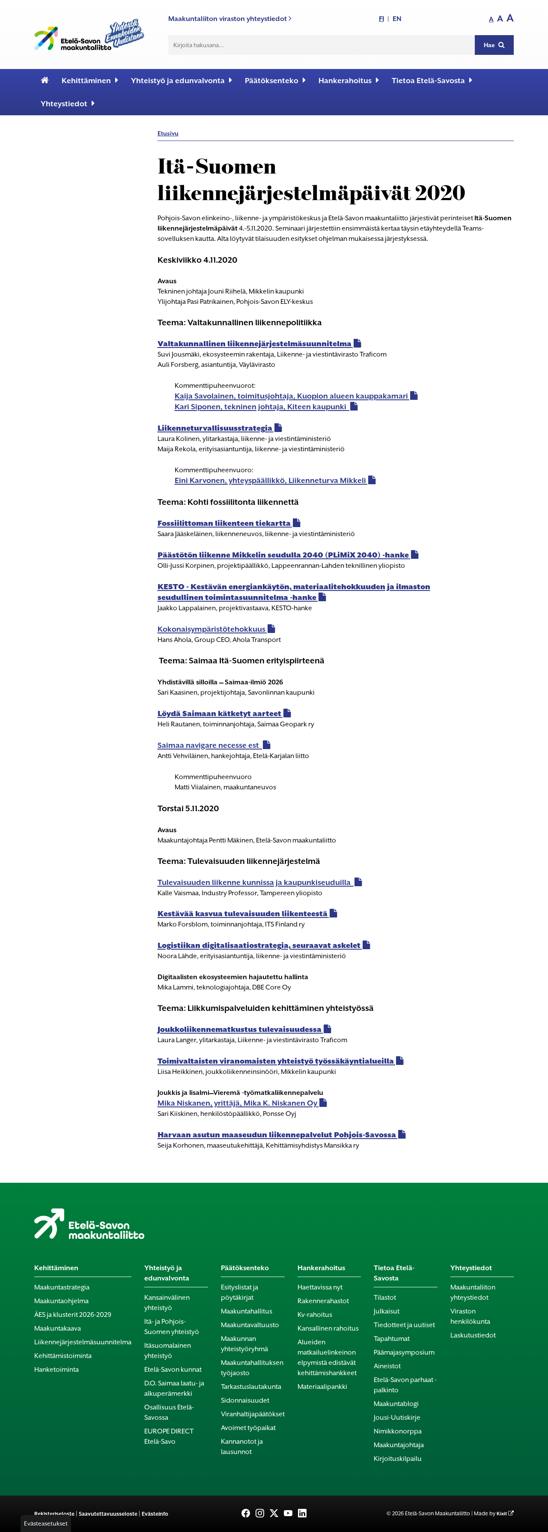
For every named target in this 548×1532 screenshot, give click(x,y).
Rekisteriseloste (54, 1514)
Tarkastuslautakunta (251, 1387)
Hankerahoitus (345, 80)
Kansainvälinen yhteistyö (167, 1303)
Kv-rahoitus (315, 1315)
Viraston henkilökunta (470, 1316)
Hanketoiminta (56, 1369)
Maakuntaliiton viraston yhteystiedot (228, 19)
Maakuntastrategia (61, 1287)
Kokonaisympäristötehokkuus (211, 629)
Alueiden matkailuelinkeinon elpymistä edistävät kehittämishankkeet (327, 1357)
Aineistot (387, 1366)
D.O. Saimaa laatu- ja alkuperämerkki (174, 1388)
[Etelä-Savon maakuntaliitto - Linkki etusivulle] (89, 33)
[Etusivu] (44, 80)
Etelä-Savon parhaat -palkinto (405, 1385)
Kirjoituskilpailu (398, 1459)
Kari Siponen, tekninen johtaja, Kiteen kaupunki (261, 406)
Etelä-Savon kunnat (173, 1369)
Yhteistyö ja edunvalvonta (178, 80)
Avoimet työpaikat (248, 1428)
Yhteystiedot (64, 103)
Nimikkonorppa (398, 1431)
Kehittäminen (86, 80)
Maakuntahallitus (246, 1311)
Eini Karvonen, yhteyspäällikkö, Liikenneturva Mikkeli (270, 480)
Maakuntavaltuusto (250, 1325)
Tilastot (385, 1297)
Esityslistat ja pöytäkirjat (239, 1292)
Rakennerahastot (323, 1301)
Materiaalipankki (322, 1387)
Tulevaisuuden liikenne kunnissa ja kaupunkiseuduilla (255, 882)
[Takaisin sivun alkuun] (527, 1520)
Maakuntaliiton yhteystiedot (472, 1292)
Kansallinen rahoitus (328, 1328)
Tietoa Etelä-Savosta (428, 80)
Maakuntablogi (396, 1404)
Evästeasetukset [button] (46, 1523)
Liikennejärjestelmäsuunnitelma (82, 1342)
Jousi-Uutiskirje (397, 1417)
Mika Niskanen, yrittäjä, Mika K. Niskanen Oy (237, 1103)
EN (397, 19)
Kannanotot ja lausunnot (242, 1447)
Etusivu (168, 133)
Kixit (502, 1514)
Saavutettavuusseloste (108, 1514)
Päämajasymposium (404, 1352)
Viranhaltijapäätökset (253, 1414)
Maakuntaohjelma (61, 1301)
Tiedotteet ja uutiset (404, 1325)
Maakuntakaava (57, 1328)
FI (381, 19)
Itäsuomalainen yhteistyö (167, 1351)
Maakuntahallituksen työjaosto (252, 1368)
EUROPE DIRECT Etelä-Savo (169, 1436)
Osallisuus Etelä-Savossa (169, 1412)
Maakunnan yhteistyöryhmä (244, 1344)
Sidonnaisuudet (245, 1400)
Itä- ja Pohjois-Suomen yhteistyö (171, 1327)
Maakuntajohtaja (399, 1445)
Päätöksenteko (271, 80)
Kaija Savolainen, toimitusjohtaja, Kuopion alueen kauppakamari (291, 396)
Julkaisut (386, 1311)
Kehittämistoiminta (63, 1356)
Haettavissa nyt (320, 1287)
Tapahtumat (392, 1339)
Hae (490, 45)
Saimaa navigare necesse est (209, 745)
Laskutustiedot (473, 1335)
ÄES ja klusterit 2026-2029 (72, 1315)
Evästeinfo (155, 1514)
